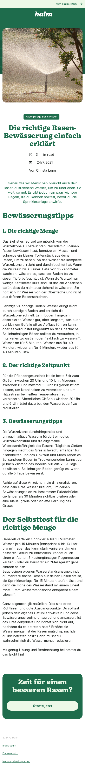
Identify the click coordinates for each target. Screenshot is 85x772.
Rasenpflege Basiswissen (41, 116)
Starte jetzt (42, 706)
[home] (43, 14)
